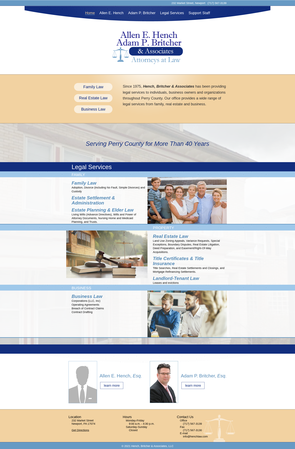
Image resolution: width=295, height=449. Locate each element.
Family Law (93, 87)
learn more (112, 385)
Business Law (93, 109)
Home (90, 13)
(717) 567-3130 (192, 430)
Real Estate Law (93, 98)
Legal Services (172, 13)
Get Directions (80, 430)
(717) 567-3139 (192, 423)
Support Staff (199, 13)
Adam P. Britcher (141, 13)
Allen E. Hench (111, 13)
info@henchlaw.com (195, 436)
